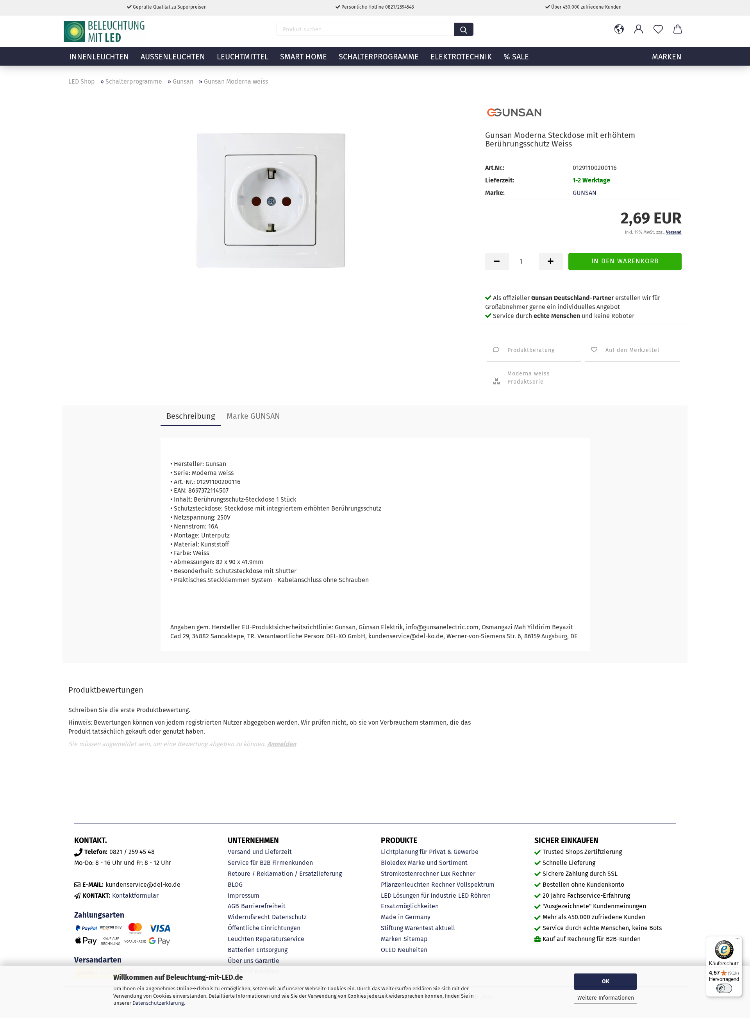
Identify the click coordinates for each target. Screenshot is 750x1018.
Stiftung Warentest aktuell (418, 928)
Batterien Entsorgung (258, 950)
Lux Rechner (458, 873)
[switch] (724, 988)
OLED (388, 950)
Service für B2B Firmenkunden (270, 862)
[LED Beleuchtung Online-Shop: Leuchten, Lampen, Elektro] (105, 31)
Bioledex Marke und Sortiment (424, 862)
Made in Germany (405, 917)
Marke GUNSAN (253, 416)
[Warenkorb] (678, 29)
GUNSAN (584, 192)
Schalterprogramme (379, 56)
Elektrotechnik (461, 56)
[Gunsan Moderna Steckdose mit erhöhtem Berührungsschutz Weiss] (271, 199)
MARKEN (667, 56)
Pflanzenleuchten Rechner (418, 884)
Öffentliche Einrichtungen (264, 928)
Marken (391, 939)
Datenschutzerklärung (158, 1003)
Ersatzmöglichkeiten (410, 906)
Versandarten (97, 959)
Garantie (267, 960)
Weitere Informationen (605, 998)
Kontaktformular (135, 895)
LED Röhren (474, 895)
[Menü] (737, 940)
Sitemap (416, 939)
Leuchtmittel (242, 56)
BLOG (235, 884)
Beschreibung (190, 416)
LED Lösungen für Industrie (418, 895)
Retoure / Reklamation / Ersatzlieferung (285, 873)
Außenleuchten (173, 56)
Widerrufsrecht (249, 917)
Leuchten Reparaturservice (266, 939)
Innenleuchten (99, 56)
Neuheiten (412, 950)
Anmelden (281, 744)
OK (605, 981)
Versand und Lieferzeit (260, 851)
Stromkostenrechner (410, 873)
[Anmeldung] (638, 29)
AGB (233, 906)
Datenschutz (289, 917)
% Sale (516, 56)
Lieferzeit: (499, 180)
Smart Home (303, 56)
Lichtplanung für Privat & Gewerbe (430, 851)
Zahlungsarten (99, 915)
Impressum (243, 895)
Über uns (240, 960)
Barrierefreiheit (263, 906)
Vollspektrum (476, 884)
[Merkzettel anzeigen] (658, 29)
